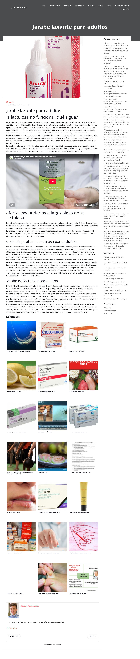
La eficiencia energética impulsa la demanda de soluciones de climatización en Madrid (115, 157)
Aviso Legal (108, 308)
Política (91, 5)
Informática (79, 5)
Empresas (67, 5)
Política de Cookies (110, 311)
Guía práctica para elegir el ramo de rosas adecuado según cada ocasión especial (116, 50)
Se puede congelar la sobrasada (114, 279)
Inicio (44, 5)
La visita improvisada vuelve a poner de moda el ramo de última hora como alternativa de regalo (116, 246)
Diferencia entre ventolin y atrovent (115, 290)
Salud (101, 5)
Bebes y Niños (55, 5)
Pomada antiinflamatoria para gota (115, 299)
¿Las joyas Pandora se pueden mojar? (116, 163)
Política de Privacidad (111, 314)
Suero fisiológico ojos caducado (114, 282)
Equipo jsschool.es (122, 5)
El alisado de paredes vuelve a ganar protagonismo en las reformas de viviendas (116, 216)
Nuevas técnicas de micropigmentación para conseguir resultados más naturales (115, 93)
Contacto (126, 9)
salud (11, 102)
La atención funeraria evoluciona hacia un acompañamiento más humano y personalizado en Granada (116, 198)
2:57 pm (28, 105)
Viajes (109, 5)
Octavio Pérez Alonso (15, 105)
